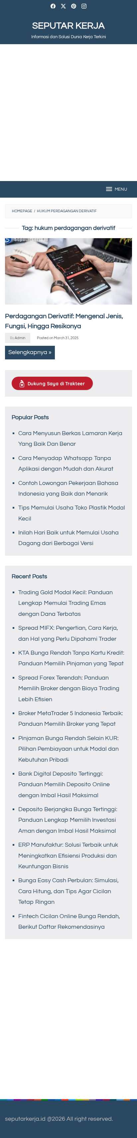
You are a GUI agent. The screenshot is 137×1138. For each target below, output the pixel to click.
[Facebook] (53, 7)
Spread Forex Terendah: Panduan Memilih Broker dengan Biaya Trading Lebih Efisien (68, 689)
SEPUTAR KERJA (68, 26)
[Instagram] (84, 7)
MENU (121, 189)
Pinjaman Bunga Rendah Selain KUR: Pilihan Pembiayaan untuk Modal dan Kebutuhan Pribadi (68, 749)
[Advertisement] (68, 112)
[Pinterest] (73, 7)
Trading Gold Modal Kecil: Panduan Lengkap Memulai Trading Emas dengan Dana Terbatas (65, 603)
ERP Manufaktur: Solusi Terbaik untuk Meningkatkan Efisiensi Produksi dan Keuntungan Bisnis (68, 856)
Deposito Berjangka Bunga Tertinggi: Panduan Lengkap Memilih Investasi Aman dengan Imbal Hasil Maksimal (67, 820)
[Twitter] (63, 7)
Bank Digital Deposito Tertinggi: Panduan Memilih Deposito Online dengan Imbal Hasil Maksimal (64, 785)
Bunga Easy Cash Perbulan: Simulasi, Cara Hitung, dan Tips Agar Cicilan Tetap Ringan (68, 891)
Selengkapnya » (30, 352)
